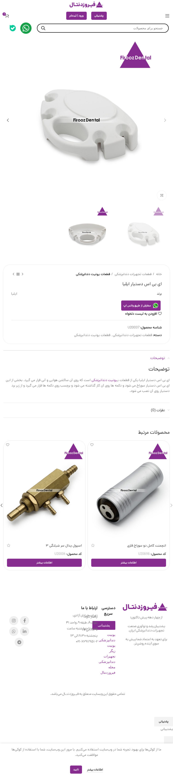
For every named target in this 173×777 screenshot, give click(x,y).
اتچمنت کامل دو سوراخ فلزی (146, 545)
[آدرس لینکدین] (24, 631)
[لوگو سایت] (86, 4)
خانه (158, 274)
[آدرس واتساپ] (13, 631)
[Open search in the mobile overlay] (103, 28)
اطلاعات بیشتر (94, 770)
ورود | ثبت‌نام (76, 16)
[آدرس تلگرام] (19, 642)
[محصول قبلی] (22, 274)
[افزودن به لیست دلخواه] (92, 445)
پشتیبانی (99, 16)
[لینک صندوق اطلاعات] (26, 28)
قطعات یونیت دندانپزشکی (93, 274)
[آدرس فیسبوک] (24, 620)
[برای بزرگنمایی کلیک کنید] (161, 195)
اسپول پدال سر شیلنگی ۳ (64, 545)
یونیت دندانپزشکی (104, 380)
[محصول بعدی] (13, 274)
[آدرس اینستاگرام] (13, 620)
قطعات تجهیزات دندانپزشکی (133, 274)
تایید (76, 769)
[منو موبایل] (167, 15)
